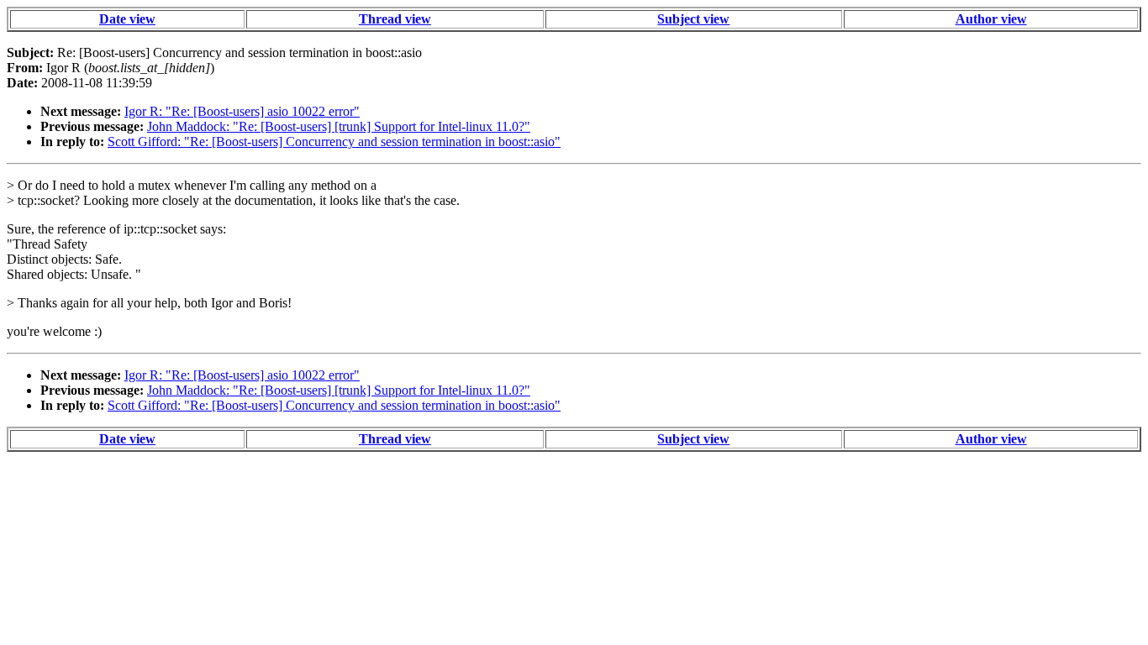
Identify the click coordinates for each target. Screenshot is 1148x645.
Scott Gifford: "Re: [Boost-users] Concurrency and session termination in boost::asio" (334, 141)
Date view (127, 19)
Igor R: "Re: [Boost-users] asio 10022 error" (242, 111)
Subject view (693, 19)
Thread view (395, 19)
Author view (991, 19)
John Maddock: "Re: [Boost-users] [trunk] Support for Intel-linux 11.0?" (338, 126)
